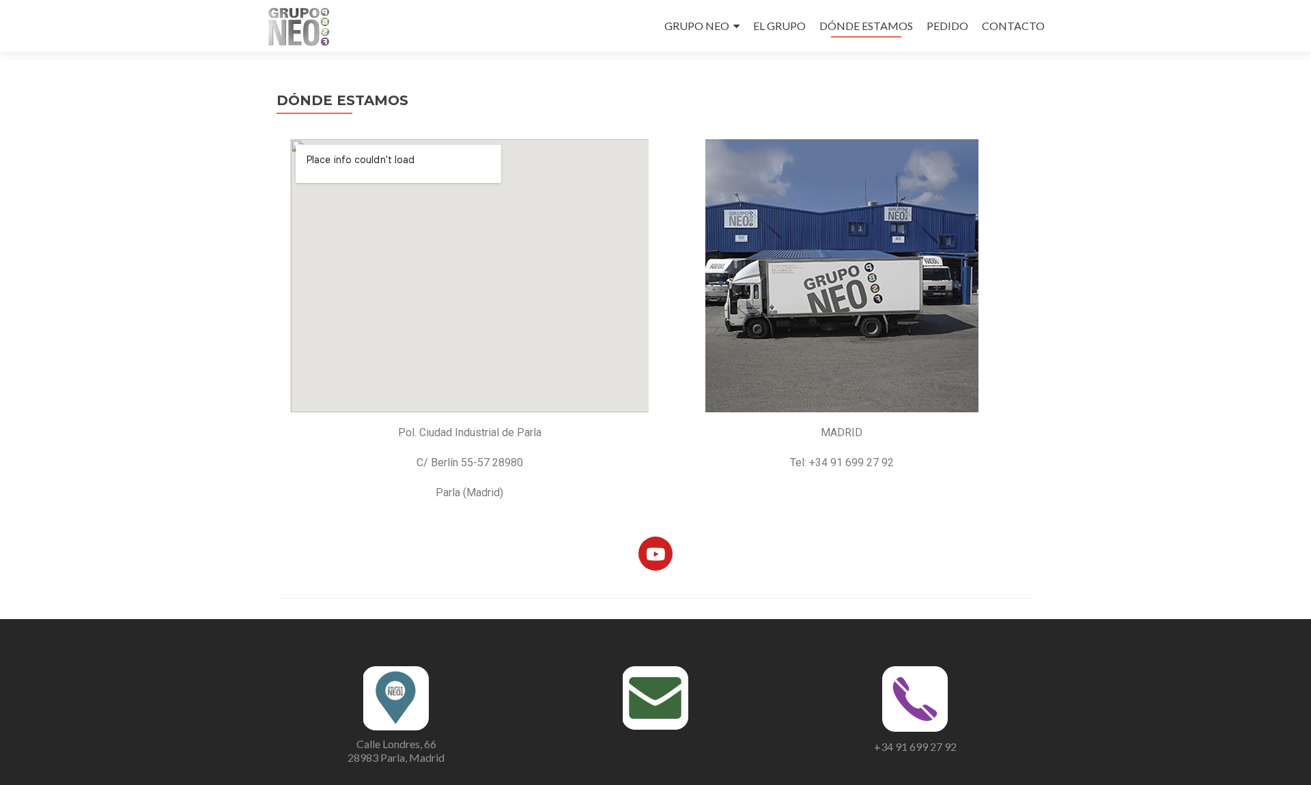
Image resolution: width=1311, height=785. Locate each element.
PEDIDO (947, 25)
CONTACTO (1013, 25)
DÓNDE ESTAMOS (866, 25)
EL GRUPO (779, 25)
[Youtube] (655, 554)
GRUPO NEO (696, 25)
